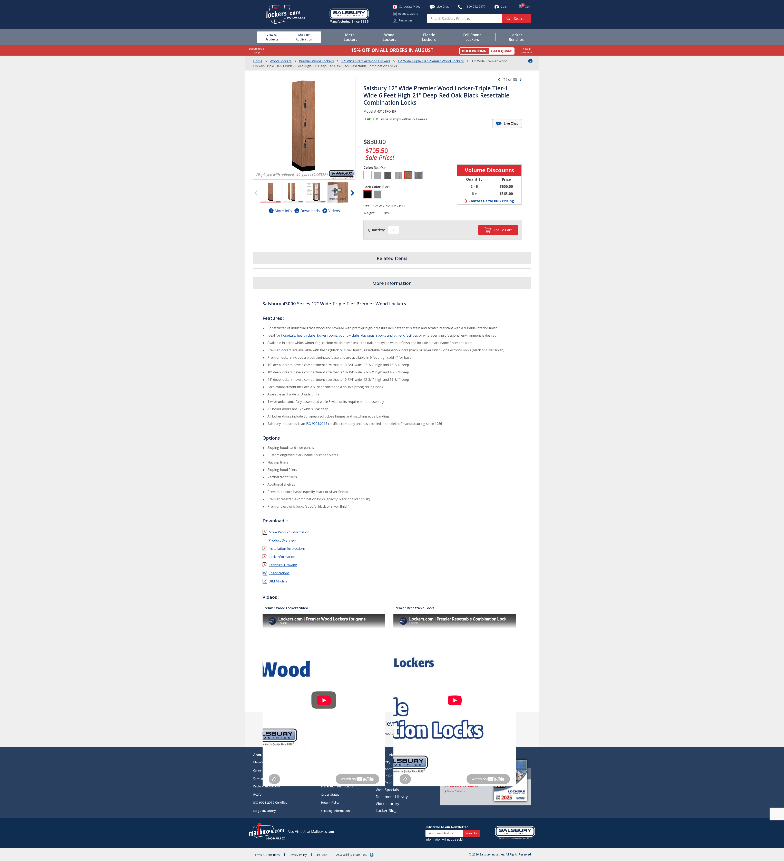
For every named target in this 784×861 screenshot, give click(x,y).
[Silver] (378, 194)
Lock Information (282, 556)
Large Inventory (264, 810)
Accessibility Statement (352, 855)
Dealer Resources (391, 775)
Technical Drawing (283, 565)
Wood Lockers (281, 61)
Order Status (330, 794)
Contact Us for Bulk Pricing (491, 200)
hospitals (288, 335)
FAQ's (257, 794)
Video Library (387, 803)
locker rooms (327, 335)
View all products (526, 50)
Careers (258, 770)
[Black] (367, 194)
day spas (367, 335)
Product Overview (282, 540)
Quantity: (376, 229)
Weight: (369, 213)
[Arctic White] (367, 175)
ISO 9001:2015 (316, 423)
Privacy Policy (298, 855)
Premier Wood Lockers (316, 61)
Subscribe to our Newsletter (446, 827)
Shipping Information (335, 810)
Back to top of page (257, 50)
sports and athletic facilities (397, 335)
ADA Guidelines (389, 754)
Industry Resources (392, 761)
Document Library (392, 796)
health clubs (306, 335)
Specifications (279, 573)
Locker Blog (386, 810)
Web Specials (387, 789)
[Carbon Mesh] (388, 175)
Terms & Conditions (266, 855)
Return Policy (330, 802)
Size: (366, 206)
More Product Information (289, 532)
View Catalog (456, 791)
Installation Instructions (287, 548)
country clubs (349, 335)
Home (257, 61)
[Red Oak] (408, 175)
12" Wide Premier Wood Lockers (365, 61)
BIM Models (278, 581)
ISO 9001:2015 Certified (270, 802)
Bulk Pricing (386, 782)
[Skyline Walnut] (418, 175)
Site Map (321, 855)
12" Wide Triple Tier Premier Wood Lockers (431, 61)
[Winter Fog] (378, 175)
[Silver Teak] (398, 175)
